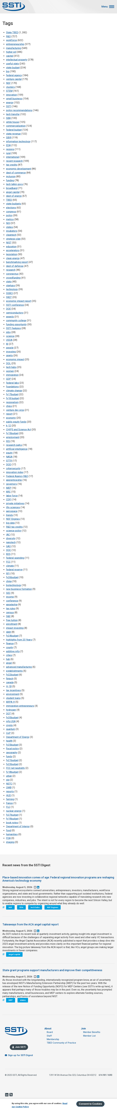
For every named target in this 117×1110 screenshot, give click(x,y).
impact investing (15, 628)
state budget (13, 67)
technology (12, 289)
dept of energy (14, 196)
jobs (8, 332)
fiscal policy (12, 748)
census (10, 612)
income (10, 596)
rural (8, 153)
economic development (18, 168)
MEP (8, 487)
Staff (49, 1035)
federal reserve (14, 569)
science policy (13, 530)
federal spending (15, 557)
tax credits (11, 164)
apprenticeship (14, 480)
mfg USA (11, 721)
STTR (9, 460)
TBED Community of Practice (61, 1042)
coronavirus (12, 273)
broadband (11, 188)
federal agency (14, 75)
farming (10, 799)
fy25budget (12, 744)
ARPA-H (10, 701)
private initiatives (15, 503)
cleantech (11, 234)
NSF (8, 83)
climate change (14, 390)
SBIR (8, 137)
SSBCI (9, 293)
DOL (8, 363)
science (10, 336)
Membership (53, 1039)
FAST (9, 297)
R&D (8, 36)
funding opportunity (16, 324)
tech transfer (13, 114)
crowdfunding (13, 277)
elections (11, 207)
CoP (8, 733)
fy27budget (12, 814)
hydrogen (11, 709)
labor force (12, 495)
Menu (104, 6)
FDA (8, 838)
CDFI (8, 499)
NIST (8, 242)
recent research (14, 161)
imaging (10, 842)
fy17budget (12, 394)
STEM (9, 90)
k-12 (8, 425)
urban (9, 776)
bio (7, 71)
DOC (8, 550)
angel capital (13, 192)
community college (16, 320)
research (10, 269)
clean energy (13, 258)
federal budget (14, 129)
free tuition (12, 620)
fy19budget (12, 818)
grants (9, 355)
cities (9, 655)
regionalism (12, 402)
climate (10, 565)
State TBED (12, 32)
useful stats (12, 63)
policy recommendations (19, 110)
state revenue (13, 133)
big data (10, 522)
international (12, 157)
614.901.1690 (105, 1075)
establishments (14, 670)
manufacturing (13, 48)
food (8, 830)
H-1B (9, 686)
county (9, 647)
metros (10, 219)
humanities (12, 834)
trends (9, 515)
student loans (13, 698)
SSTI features (13, 328)
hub (8, 659)
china (9, 581)
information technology (18, 141)
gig (7, 779)
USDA (9, 340)
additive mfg (13, 651)
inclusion (11, 176)
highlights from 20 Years (19, 639)
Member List (89, 1035)
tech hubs (11, 367)
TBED (9, 199)
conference (12, 600)
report (9, 413)
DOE (8, 308)
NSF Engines (13, 519)
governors (11, 484)
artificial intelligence (16, 449)
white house (12, 122)
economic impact (15, 359)
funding (10, 180)
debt (8, 632)
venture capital (14, 79)
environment (12, 694)
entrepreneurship (15, 44)
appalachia (11, 604)
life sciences (13, 507)
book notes (12, 822)
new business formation (19, 589)
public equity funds (16, 421)
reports (10, 791)
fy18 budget (12, 398)
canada (10, 682)
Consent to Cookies (90, 1104)
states (9, 227)
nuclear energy (14, 810)
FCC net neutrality (15, 768)
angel (9, 663)
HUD (8, 795)
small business (14, 98)
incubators (11, 230)
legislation (11, 254)
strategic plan (13, 238)
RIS (8, 441)
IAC (8, 534)
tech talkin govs (14, 184)
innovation (11, 94)
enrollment (11, 624)
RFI (8, 573)
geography (11, 752)
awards (10, 316)
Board (50, 1032)
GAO (8, 546)
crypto (9, 725)
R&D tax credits (14, 526)
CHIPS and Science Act (18, 429)
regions (10, 149)
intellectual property (16, 59)
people (10, 347)
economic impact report (18, 301)
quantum (10, 729)
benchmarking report (17, 262)
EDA (8, 145)
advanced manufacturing (19, 666)
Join (83, 1028)
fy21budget (12, 760)
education (11, 246)
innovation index (14, 472)
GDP (8, 378)
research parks (14, 445)
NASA (9, 456)
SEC (8, 593)
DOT (8, 713)
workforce (11, 40)
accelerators (12, 250)
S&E (8, 616)
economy (11, 417)
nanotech (11, 542)
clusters (10, 87)
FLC (8, 807)
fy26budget (12, 577)
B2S (8, 554)
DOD (8, 464)
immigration (12, 374)
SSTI (8, 106)
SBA (8, 118)
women (10, 371)
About (47, 1028)
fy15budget (12, 433)
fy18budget (12, 772)
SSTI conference (15, 305)
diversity (10, 538)
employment (12, 437)
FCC (8, 561)
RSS (11, 1094)
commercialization (16, 125)
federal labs (12, 382)
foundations (12, 386)
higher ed (11, 51)
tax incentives (13, 690)
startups (10, 285)
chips (9, 406)
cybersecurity (13, 468)
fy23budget (12, 764)
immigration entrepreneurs (20, 705)
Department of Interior (18, 826)
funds (9, 756)
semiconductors (14, 312)
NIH (8, 223)
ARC (8, 491)
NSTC (9, 783)
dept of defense (14, 266)
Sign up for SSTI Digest (20, 1055)
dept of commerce (16, 172)
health (9, 740)
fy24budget (12, 635)
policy (9, 215)
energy (9, 102)
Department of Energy (17, 737)
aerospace (11, 511)
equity (9, 452)
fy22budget (12, 674)
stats (9, 281)
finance (10, 643)
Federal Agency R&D (17, 476)
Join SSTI (20, 1047)
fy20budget (12, 717)
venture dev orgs (15, 410)
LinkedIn (7, 1094)
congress (11, 211)
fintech (9, 678)
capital (9, 55)
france (9, 803)
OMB (8, 787)
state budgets (13, 203)
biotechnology (13, 585)
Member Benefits (91, 1032)
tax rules (10, 608)
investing (11, 351)
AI (7, 343)
